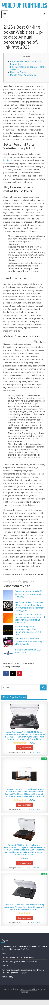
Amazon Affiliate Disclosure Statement (17, 957)
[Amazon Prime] (31, 743)
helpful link (8, 160)
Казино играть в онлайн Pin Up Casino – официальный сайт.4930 (28, 594)
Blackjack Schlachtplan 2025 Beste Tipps (28, 651)
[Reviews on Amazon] (19, 743)
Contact (4, 965)
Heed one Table (18, 72)
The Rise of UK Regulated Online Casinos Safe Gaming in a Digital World (29, 641)
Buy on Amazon (24, 747)
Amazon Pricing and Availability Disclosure (19, 961)
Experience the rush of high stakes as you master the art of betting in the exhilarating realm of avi (29, 618)
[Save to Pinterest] (19, 673)
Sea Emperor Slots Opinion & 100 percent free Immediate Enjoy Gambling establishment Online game (29, 606)
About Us (5, 953)
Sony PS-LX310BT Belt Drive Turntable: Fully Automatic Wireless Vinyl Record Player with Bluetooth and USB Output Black (24, 906)
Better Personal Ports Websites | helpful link (26, 63)
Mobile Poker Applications (23, 75)
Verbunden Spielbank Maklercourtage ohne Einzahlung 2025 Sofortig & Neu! (27, 630)
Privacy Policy (7, 977)
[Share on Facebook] (6, 673)
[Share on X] (13, 673)
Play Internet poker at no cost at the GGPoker (28, 68)
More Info (36, 752)
